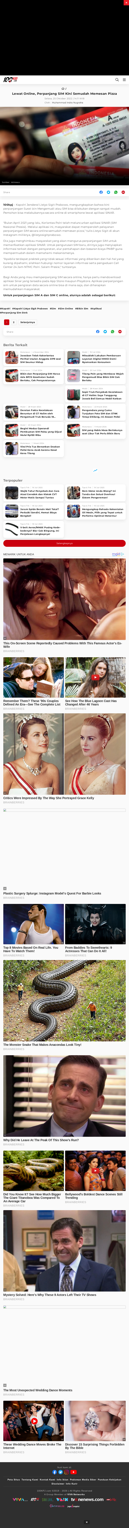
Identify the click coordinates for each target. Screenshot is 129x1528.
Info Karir (71, 1483)
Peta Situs (14, 1479)
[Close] (126, 2)
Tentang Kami (30, 1479)
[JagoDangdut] (73, 1505)
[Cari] (117, 79)
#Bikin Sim (81, 308)
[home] (64, 88)
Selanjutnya (27, 322)
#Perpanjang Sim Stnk (14, 312)
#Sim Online (65, 308)
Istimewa (15, 182)
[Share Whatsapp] (116, 192)
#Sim (53, 308)
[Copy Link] (124, 192)
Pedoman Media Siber (83, 1479)
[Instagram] (66, 1472)
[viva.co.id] (20, 1499)
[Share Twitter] (108, 192)
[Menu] (125, 79)
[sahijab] (47, 1499)
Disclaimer (58, 1483)
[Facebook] (54, 1472)
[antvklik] (111, 1499)
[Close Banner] (87, 1522)
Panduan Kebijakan (109, 1479)
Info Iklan (62, 1479)
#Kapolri (5, 308)
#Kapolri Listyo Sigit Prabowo (30, 308)
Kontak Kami (47, 1479)
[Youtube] (73, 1472)
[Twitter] (60, 1472)
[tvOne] (87, 1499)
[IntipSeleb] (57, 1505)
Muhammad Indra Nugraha (67, 102)
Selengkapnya (64, 543)
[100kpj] (35, 1499)
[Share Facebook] (101, 192)
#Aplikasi (96, 308)
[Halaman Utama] (10, 79)
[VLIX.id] (62, 1499)
